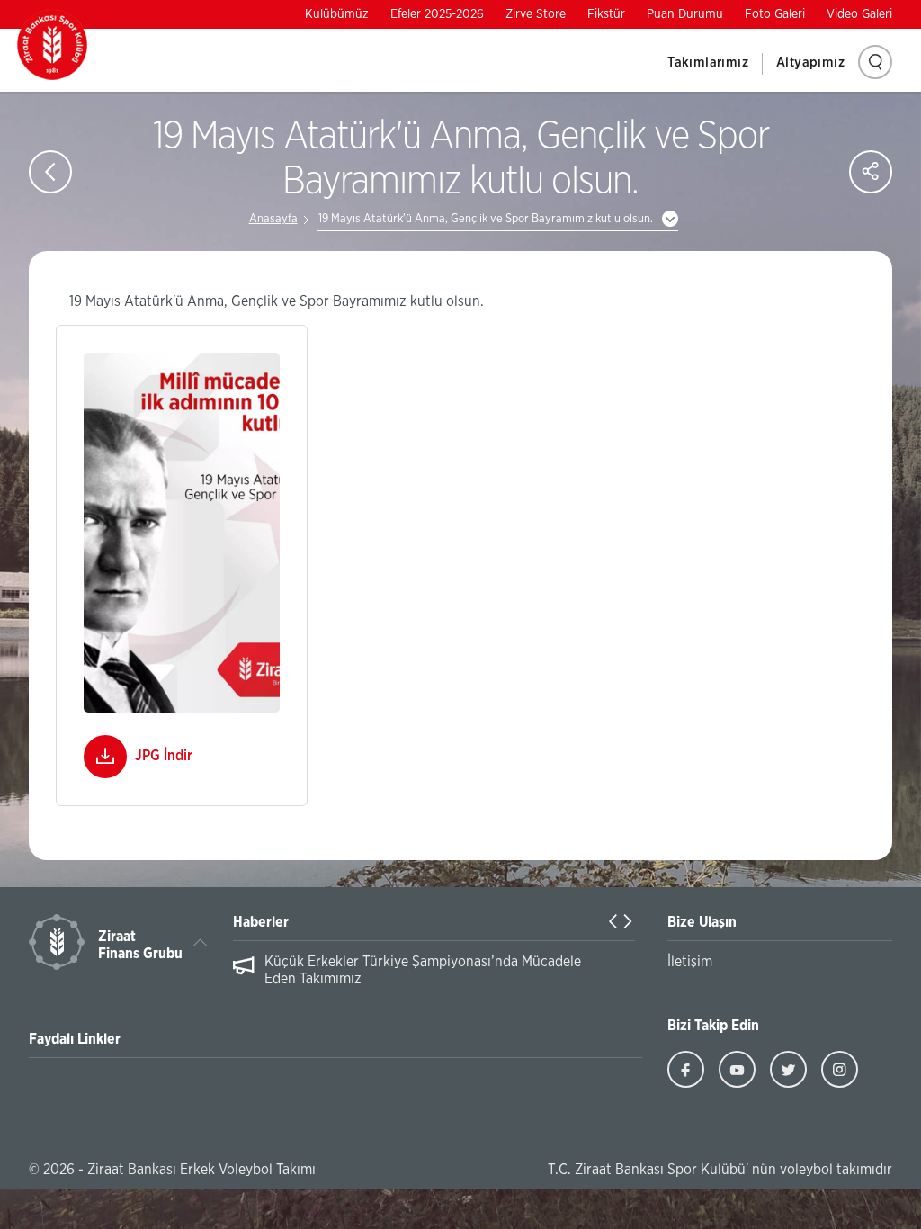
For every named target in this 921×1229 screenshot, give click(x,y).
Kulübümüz (337, 14)
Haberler (261, 922)
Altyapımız (810, 62)
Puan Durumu (685, 14)
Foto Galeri (775, 14)
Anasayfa (273, 219)
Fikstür (606, 14)
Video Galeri (859, 14)
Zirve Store (535, 14)
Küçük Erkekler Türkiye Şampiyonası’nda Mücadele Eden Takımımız (422, 970)
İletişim (689, 962)
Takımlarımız (707, 62)
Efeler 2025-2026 (437, 14)
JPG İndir (163, 756)
